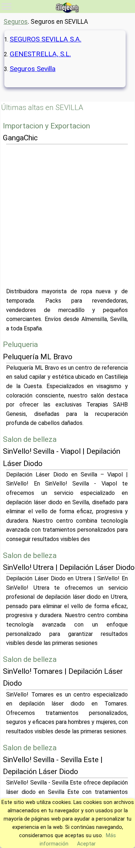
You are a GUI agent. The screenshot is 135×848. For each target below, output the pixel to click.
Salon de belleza (30, 439)
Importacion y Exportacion (46, 126)
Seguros (16, 21)
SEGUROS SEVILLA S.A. (45, 39)
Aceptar (86, 844)
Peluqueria (20, 344)
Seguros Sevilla (32, 69)
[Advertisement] (67, 215)
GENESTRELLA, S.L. (40, 54)
